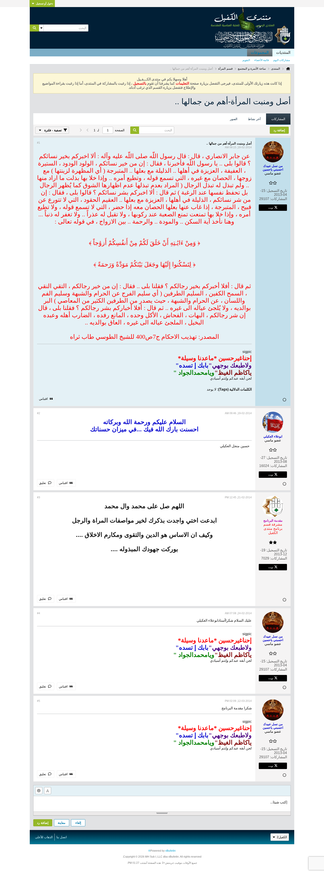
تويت (270, 207)
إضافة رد (42, 823)
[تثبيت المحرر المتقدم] (47, 790)
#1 (38, 142)
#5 (38, 700)
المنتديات (283, 52)
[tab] (278, 119)
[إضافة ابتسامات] (38, 790)
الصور (233, 119)
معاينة (61, 823)
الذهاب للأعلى (44, 837)
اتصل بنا (61, 837)
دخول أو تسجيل (44, 3)
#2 (38, 413)
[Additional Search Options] (41, 28)
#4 (38, 613)
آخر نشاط (254, 119)
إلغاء (78, 823)
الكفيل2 (282, 837)
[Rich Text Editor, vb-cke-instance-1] (162, 804)
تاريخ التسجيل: (276, 191)
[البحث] (34, 28)
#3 (38, 497)
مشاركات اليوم (281, 60)
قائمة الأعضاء (261, 60)
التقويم (246, 60)
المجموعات (260, 52)
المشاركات (278, 119)
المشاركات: (278, 199)
